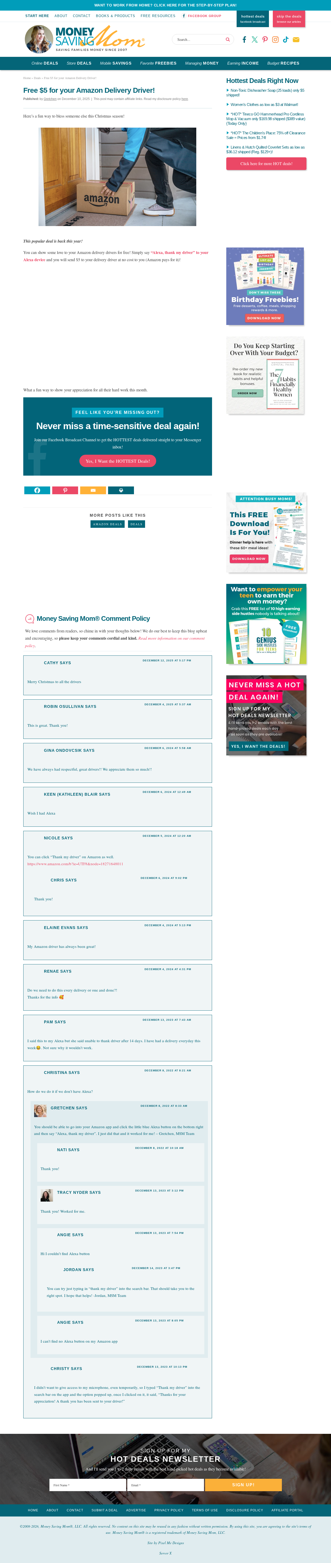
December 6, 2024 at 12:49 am (167, 792)
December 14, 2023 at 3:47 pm (156, 1268)
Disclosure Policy (244, 1510)
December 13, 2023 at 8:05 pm (159, 1320)
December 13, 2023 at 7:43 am (167, 1019)
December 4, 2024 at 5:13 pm (168, 925)
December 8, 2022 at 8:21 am (168, 1070)
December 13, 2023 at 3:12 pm (159, 1190)
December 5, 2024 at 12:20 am (167, 835)
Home (33, 1510)
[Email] (93, 490)
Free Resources (158, 16)
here (185, 99)
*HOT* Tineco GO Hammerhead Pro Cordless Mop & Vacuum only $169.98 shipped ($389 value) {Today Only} (265, 119)
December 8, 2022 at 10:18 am (159, 1148)
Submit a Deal (105, 1510)
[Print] (121, 490)
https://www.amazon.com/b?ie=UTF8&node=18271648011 (75, 863)
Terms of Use (205, 1510)
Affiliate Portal (287, 1510)
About (61, 16)
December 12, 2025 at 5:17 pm (167, 660)
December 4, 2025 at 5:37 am (168, 704)
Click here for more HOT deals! (266, 163)
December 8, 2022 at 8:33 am (164, 1105)
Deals (136, 524)
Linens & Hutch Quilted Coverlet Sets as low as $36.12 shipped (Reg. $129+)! (265, 149)
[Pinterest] (65, 490)
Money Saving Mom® (100, 38)
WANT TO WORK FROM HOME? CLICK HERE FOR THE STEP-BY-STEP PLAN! (165, 5)
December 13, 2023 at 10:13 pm (162, 1366)
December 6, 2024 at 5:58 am (168, 748)
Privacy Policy (169, 1510)
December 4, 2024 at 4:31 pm (168, 969)
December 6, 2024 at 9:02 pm (164, 878)
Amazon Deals (107, 524)
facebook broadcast (252, 19)
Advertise (136, 1510)
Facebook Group (204, 16)
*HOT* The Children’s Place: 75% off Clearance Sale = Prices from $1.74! (265, 135)
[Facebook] (37, 490)
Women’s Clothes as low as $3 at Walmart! (264, 104)
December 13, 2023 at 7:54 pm (159, 1233)
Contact (82, 16)
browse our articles (289, 19)
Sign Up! (243, 1485)
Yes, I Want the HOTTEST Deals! (118, 461)
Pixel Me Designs (171, 1542)
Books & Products (115, 16)
